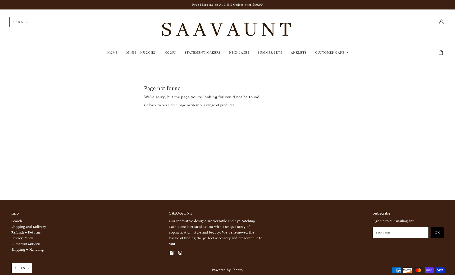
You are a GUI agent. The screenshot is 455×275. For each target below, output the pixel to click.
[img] (441, 22)
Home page (177, 105)
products (227, 105)
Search (16, 221)
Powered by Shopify (227, 270)
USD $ (18, 22)
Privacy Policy (22, 238)
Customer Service (25, 244)
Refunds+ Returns (26, 233)
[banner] (227, 30)
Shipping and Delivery (28, 227)
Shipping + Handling (27, 250)
